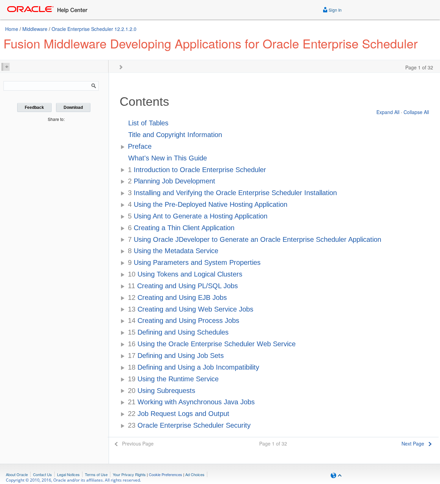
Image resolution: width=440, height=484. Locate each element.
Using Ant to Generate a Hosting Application (197, 216)
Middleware (34, 28)
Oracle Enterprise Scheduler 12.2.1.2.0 (94, 28)
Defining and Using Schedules (178, 332)
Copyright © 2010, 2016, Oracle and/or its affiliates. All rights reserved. (73, 480)
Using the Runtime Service (173, 379)
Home (11, 28)
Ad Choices (195, 474)
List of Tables (148, 123)
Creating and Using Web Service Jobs (190, 309)
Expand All (387, 112)
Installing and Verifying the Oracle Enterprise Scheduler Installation (232, 192)
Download (73, 107)
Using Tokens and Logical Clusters (185, 274)
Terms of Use (96, 474)
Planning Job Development (171, 181)
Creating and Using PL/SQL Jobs (183, 286)
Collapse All (416, 112)
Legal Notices (68, 474)
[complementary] (165, 474)
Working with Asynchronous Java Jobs (191, 402)
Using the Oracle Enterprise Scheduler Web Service (212, 344)
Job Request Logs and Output (178, 413)
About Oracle (17, 474)
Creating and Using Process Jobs (183, 320)
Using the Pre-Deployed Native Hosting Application (207, 204)
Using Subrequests (161, 390)
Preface (140, 146)
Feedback (34, 107)
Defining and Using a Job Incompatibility (193, 367)
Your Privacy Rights (129, 474)
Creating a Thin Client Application (181, 228)
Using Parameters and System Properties (194, 262)
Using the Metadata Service (173, 251)
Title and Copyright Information (175, 134)
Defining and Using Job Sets (176, 355)
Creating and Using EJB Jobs (177, 297)
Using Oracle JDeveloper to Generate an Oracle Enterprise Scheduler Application (254, 239)
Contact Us (42, 474)
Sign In (335, 10)
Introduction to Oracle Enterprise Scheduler (197, 169)
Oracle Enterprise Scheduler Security (189, 425)
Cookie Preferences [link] (165, 474)
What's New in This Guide (167, 158)
